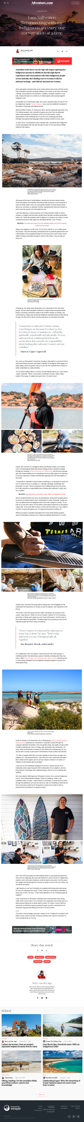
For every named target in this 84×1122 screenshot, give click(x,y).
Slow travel (47, 961)
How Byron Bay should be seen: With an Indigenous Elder (45, 494)
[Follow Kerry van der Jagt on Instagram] (46, 998)
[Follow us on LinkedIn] (66, 51)
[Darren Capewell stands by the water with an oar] (42, 406)
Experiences (5, 1075)
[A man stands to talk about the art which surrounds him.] (62, 852)
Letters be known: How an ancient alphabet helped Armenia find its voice (19, 1045)
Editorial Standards (49, 1109)
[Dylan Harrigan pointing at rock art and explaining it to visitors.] (21, 580)
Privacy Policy (7, 1116)
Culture (4, 1038)
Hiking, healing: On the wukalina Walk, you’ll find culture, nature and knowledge (19, 1082)
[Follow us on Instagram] (78, 1116)
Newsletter (64, 1108)
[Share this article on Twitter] (62, 51)
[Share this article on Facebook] (58, 51)
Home (40, 1106)
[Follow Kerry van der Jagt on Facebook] (38, 998)
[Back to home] (42, 3)
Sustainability (51, 1112)
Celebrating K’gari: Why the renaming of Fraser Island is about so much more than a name (61, 1082)
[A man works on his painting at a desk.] (21, 852)
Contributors (38, 1110)
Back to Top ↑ (42, 1094)
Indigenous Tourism (50, 957)
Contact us (64, 1106)
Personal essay (38, 961)
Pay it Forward (76, 3)
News (44, 1075)
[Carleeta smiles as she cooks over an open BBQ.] (62, 441)
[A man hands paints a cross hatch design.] (42, 545)
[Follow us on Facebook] (69, 1116)
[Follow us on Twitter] (74, 1116)
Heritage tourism (39, 957)
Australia (30, 957)
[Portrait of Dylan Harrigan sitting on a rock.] (62, 580)
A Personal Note (42, 11)
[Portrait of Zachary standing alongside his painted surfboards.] (42, 817)
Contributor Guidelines (51, 1106)
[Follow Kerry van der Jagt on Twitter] (42, 998)
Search (78, 1108)
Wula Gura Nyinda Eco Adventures (41, 471)
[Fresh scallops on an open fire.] (21, 441)
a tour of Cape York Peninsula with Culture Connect (40, 658)
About (40, 1108)
